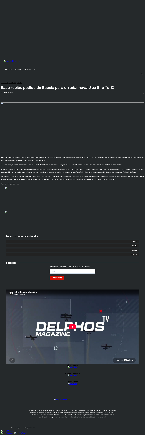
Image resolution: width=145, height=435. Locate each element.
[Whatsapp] (58, 427)
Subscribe (134, 254)
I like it (135, 241)
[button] (72, 74)
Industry (12, 83)
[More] (71, 97)
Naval (19, 83)
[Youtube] (53, 427)
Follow (134, 245)
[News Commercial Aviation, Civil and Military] (22, 63)
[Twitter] (48, 427)
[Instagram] (43, 427)
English (11, 431)
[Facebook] (38, 427)
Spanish (11, 433)
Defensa (4, 83)
